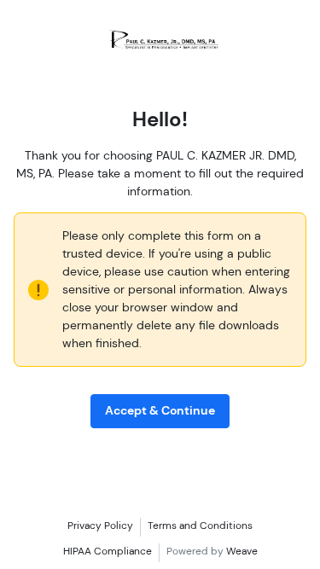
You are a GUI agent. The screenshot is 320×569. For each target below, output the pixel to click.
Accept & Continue (160, 410)
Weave (242, 551)
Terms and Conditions (200, 525)
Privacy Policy (100, 525)
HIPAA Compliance (107, 551)
